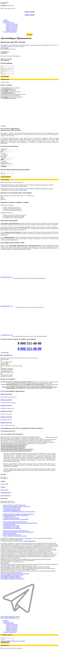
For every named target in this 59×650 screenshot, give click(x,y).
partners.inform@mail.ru (29, 541)
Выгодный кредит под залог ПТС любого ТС (14, 505)
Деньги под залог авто (11, 24)
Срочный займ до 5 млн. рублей (11, 527)
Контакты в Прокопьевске (9, 31)
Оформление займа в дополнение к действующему (15, 519)
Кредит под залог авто (11, 27)
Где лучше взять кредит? (9, 524)
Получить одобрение (5, 176)
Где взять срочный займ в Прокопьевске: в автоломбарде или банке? (20, 523)
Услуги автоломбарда (8, 22)
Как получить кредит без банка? (11, 525)
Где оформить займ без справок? (11, 518)
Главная (5, 20)
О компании (6, 21)
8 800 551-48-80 (29, 15)
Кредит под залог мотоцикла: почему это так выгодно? (17, 506)
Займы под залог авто (11, 30)
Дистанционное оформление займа (12, 510)
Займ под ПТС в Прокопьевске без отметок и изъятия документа (19, 511)
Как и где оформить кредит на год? (12, 534)
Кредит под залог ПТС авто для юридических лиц (15, 530)
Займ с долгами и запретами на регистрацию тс (15, 535)
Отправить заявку (5, 642)
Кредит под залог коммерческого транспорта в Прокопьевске (18, 532)
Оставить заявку (5, 47)
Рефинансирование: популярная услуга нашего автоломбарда (18, 514)
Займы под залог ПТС (11, 29)
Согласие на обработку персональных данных (12, 574)
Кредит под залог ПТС (12, 26)
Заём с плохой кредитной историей (12, 507)
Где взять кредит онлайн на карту (11, 509)
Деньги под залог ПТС (12, 25)
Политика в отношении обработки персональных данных (15, 573)
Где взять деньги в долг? (9, 516)
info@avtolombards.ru (6, 495)
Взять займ (29, 34)
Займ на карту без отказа (9, 533)
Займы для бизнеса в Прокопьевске (12, 528)
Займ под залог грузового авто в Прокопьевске (15, 521)
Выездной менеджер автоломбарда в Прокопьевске (16, 515)
